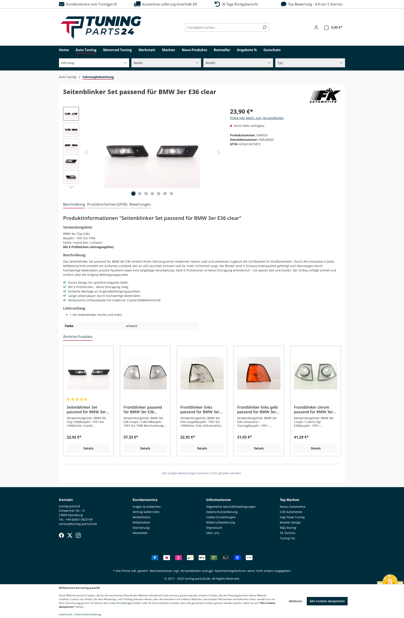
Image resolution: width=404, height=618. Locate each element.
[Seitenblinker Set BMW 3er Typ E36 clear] (152, 152)
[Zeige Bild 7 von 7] (171, 193)
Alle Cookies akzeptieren (327, 601)
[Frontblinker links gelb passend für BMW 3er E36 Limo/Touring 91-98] (258, 373)
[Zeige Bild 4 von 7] (152, 193)
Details (88, 448)
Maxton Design (290, 522)
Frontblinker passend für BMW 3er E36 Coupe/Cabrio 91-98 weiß (143, 409)
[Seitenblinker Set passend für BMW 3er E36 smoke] (88, 373)
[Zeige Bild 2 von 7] (139, 193)
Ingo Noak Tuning (292, 517)
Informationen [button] (218, 499)
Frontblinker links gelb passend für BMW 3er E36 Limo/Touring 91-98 (258, 409)
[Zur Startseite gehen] (101, 28)
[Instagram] (78, 535)
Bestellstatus (142, 517)
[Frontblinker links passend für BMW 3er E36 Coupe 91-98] (202, 373)
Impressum (214, 528)
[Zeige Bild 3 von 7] (146, 193)
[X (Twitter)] (69, 535)
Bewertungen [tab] (140, 204)
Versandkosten (190, 571)
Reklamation (141, 522)
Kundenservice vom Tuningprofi (90, 4)
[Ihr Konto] (316, 27)
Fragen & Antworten (147, 507)
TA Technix (287, 533)
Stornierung (141, 528)
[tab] (74, 204)
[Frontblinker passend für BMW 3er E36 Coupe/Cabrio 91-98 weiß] (145, 373)
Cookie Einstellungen (221, 517)
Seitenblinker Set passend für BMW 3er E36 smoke (86, 409)
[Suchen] (264, 27)
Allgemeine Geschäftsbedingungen (231, 507)
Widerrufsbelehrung (220, 522)
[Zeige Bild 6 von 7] (165, 193)
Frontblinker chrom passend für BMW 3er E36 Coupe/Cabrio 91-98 (315, 409)
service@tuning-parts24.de (78, 524)
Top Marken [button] (289, 499)
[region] (142, 152)
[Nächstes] (218, 152)
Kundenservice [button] (145, 499)
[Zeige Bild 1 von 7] (133, 193)
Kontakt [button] (66, 499)
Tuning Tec (287, 538)
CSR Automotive (291, 512)
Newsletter (140, 533)
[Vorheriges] (86, 152)
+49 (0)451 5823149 (79, 519)
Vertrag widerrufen (146, 512)
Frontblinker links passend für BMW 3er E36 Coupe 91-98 (199, 409)
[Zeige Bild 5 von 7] (158, 193)
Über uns (212, 533)
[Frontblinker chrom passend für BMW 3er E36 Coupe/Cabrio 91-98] (315, 373)
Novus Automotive (293, 507)
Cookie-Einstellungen (120, 603)
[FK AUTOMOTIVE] (325, 95)
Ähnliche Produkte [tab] (77, 336)
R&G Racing (288, 528)
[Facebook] (61, 535)
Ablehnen (295, 601)
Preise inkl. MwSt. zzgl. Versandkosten (257, 118)
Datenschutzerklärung (222, 512)
